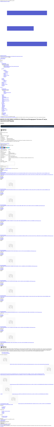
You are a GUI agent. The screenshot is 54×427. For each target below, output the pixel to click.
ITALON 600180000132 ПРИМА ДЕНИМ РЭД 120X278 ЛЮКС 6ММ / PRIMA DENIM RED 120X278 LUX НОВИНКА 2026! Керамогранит (20, 220)
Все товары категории (5, 352)
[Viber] (5, 147)
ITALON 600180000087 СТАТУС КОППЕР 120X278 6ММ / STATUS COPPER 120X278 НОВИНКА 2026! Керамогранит (17, 327)
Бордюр (15, 117)
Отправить (2, 169)
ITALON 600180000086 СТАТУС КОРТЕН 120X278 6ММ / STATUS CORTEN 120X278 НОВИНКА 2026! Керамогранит (17, 281)
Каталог (1, 87)
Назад (3, 95)
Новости (6, 72)
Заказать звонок (2, 58)
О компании (4, 406)
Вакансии (6, 71)
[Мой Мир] (3, 147)
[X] (4, 147)
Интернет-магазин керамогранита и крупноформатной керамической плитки (11, 56)
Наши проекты (6, 73)
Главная (1, 117)
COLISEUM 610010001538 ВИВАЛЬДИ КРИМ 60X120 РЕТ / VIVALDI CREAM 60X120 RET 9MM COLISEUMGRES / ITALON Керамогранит (21, 312)
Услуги (3, 413)
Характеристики (2, 148)
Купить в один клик (6, 143)
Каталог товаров (5, 117)
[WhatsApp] (6, 147)
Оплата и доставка (6, 75)
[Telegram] (9, 147)
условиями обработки (8, 168)
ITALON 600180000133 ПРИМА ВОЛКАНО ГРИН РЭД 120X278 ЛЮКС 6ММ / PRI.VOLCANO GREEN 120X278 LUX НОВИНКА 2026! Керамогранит (22, 205)
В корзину (1, 143)
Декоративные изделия (5, 99)
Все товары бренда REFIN (6, 353)
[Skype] (7, 147)
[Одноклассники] (2, 147)
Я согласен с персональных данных (9, 168)
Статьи (5, 74)
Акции (3, 68)
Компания (5, 70)
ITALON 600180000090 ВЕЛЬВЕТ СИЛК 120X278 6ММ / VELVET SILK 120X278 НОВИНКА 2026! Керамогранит (17, 342)
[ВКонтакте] (0, 147)
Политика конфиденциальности (5, 424)
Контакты (3, 408)
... (2, 69)
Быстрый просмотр (3, 172)
